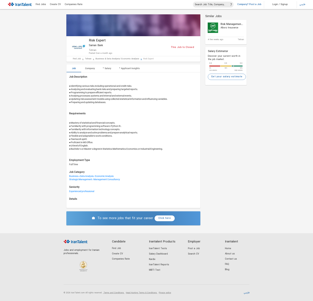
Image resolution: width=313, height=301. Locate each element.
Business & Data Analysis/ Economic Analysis (117, 59)
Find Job (77, 59)
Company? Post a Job (249, 4)
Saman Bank (96, 45)
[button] (278, 4)
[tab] (74, 68)
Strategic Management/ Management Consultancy (94, 179)
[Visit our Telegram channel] (87, 279)
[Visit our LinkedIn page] (67, 279)
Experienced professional (81, 191)
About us (230, 254)
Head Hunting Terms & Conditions (141, 292)
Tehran (88, 59)
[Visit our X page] (80, 279)
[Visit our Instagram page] (73, 279)
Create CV (55, 4)
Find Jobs (41, 4)
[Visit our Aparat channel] (93, 279)
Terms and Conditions (114, 292)
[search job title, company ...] (231, 4)
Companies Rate (73, 4)
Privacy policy (165, 292)
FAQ (227, 264)
